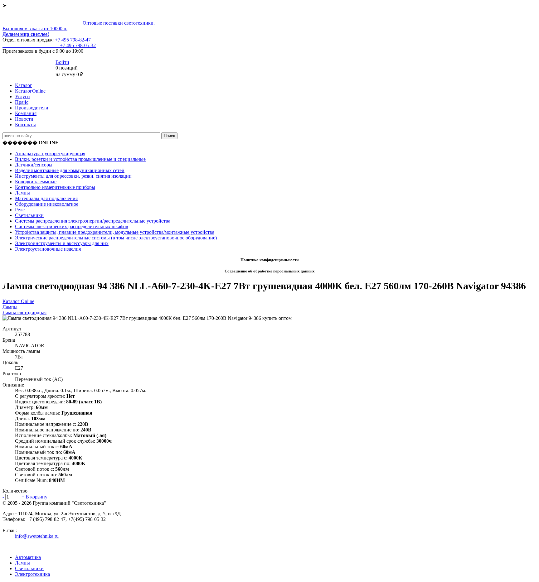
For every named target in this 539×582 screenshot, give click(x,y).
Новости (24, 119)
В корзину (36, 496)
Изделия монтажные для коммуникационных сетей (69, 170)
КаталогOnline (30, 91)
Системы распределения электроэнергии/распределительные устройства (92, 221)
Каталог (23, 85)
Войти (62, 62)
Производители (31, 107)
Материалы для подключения (46, 198)
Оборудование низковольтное (46, 204)
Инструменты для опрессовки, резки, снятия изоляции (73, 176)
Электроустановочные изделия (48, 249)
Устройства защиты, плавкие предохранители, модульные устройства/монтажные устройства (114, 232)
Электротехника (32, 574)
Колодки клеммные (35, 181)
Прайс (21, 102)
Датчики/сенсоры (33, 164)
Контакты (25, 124)
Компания (25, 113)
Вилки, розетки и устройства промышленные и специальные (80, 159)
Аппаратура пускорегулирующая (50, 153)
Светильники (29, 215)
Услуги (22, 96)
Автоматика (28, 557)
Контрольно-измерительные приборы (55, 187)
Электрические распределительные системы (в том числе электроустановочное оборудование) (116, 237)
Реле (20, 209)
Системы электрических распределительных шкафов (71, 226)
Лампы (22, 192)
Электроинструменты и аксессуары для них (62, 243)
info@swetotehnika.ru (37, 536)
